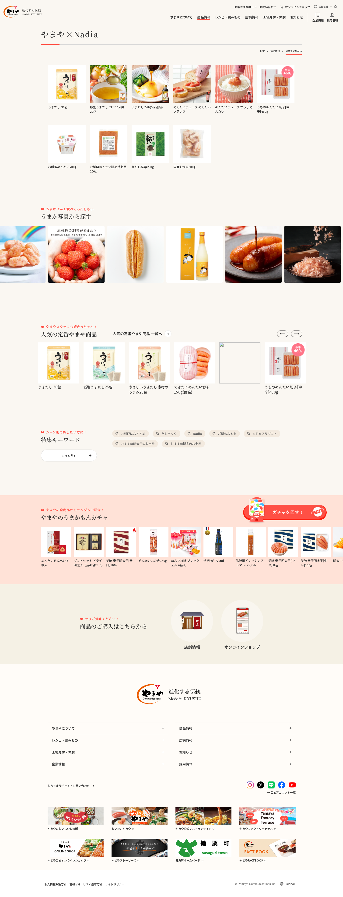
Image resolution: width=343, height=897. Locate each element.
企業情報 (317, 20)
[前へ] (282, 334)
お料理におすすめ (133, 433)
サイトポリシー (114, 884)
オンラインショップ (297, 7)
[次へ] (296, 334)
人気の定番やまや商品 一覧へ (137, 333)
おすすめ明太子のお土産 (137, 443)
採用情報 (332, 20)
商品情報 (203, 17)
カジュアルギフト (264, 433)
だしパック (169, 433)
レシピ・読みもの (228, 17)
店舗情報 (251, 17)
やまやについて (181, 17)
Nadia (197, 433)
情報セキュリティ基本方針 (85, 884)
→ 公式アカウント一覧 (281, 792)
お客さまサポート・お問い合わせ (255, 7)
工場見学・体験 (274, 17)
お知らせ (296, 17)
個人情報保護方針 (55, 884)
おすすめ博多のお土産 (186, 443)
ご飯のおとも (227, 433)
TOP (262, 51)
